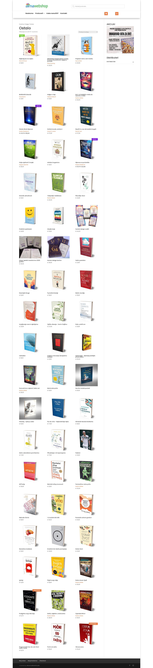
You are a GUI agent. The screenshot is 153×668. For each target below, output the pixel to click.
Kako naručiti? (52, 13)
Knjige (27, 24)
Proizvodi (39, 13)
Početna (21, 24)
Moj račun (22, 661)
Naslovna (29, 13)
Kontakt (63, 13)
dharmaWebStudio (33, 665)
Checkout (42, 661)
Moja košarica (32, 661)
